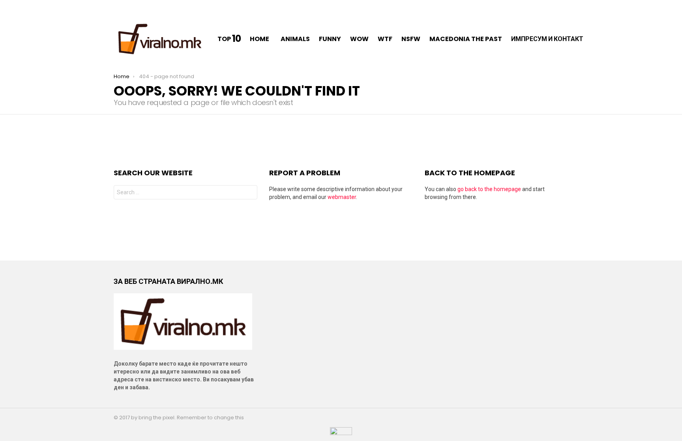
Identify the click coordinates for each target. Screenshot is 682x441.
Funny (330, 38)
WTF (385, 38)
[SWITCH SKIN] (117, 6)
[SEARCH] (602, 39)
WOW (359, 38)
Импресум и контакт (547, 38)
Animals (295, 38)
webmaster (342, 197)
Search (249, 193)
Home (259, 38)
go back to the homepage (489, 189)
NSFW (410, 38)
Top (229, 39)
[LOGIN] (612, 39)
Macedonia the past (465, 38)
